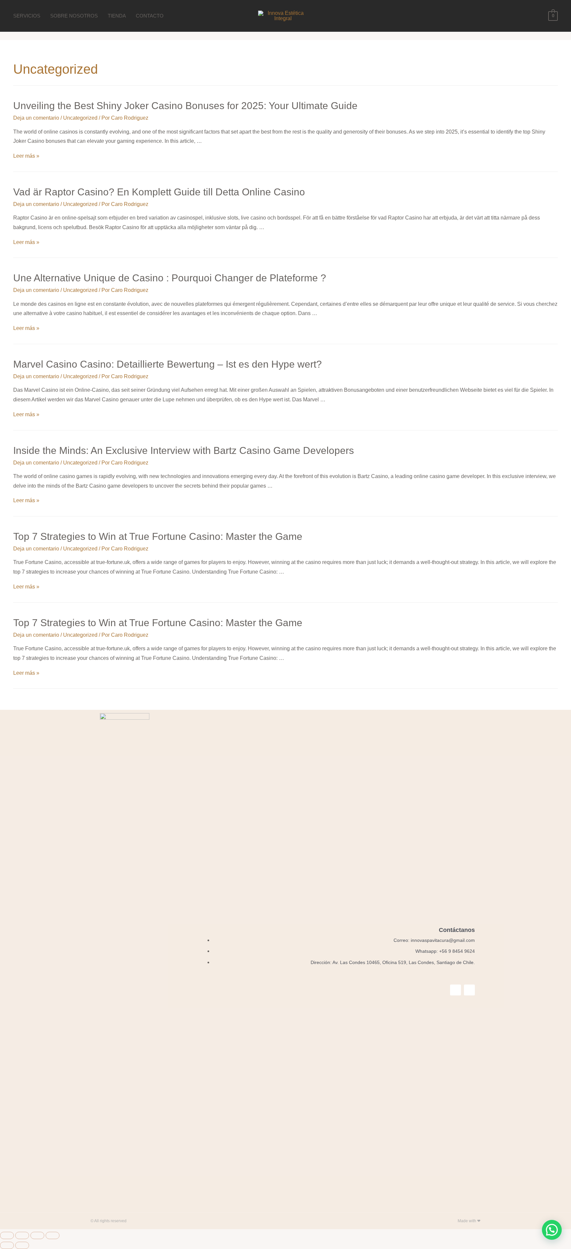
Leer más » (26, 156)
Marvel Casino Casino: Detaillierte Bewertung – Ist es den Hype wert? (167, 364)
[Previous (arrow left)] (7, 1245)
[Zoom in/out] (52, 1235)
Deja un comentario (36, 118)
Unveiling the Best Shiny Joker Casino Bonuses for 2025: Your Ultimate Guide (185, 105)
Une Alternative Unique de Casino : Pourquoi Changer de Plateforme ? (169, 277)
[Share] (22, 1235)
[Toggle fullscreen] (37, 1235)
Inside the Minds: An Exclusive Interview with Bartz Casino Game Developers (183, 450)
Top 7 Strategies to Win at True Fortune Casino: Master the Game (157, 536)
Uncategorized (80, 118)
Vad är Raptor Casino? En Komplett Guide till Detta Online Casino (159, 191)
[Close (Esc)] (7, 1235)
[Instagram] (469, 990)
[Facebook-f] (455, 990)
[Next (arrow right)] (22, 1245)
